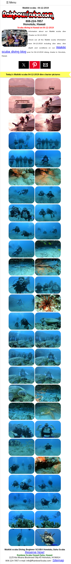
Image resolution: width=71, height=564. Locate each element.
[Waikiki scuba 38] (48, 418)
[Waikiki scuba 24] (48, 292)
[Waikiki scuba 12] (48, 184)
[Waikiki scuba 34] (48, 382)
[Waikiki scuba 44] (48, 473)
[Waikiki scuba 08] (48, 148)
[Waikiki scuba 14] (48, 202)
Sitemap (58, 560)
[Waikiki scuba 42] (48, 455)
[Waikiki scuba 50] (48, 527)
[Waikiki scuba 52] (48, 545)
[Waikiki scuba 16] (48, 220)
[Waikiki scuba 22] (48, 274)
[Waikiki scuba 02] (48, 94)
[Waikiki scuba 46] (48, 491)
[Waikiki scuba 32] (48, 364)
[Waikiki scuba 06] (48, 130)
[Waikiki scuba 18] (48, 238)
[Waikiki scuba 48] (48, 509)
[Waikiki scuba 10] (48, 166)
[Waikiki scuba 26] (48, 310)
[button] (24, 65)
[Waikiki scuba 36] (48, 400)
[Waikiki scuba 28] (48, 328)
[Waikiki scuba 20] (48, 256)
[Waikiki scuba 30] (48, 346)
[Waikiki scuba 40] (48, 436)
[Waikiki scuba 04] (48, 112)
